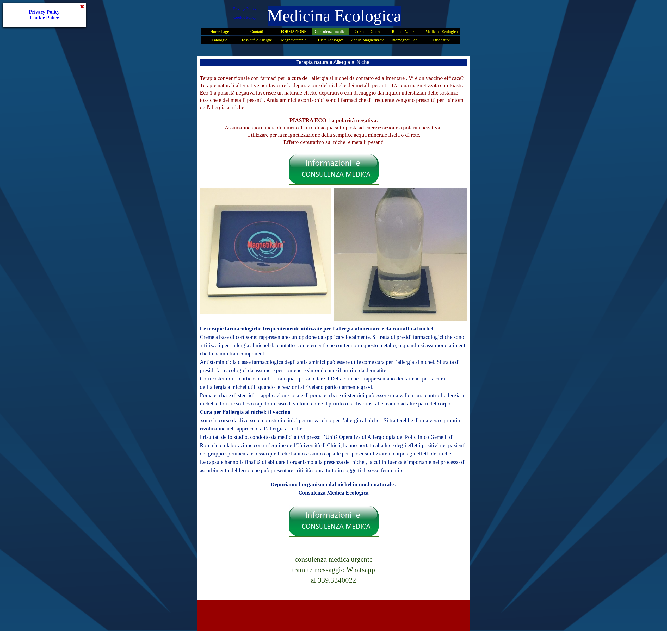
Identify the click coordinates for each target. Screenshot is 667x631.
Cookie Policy (244, 17)
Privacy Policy (245, 9)
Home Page (219, 31)
